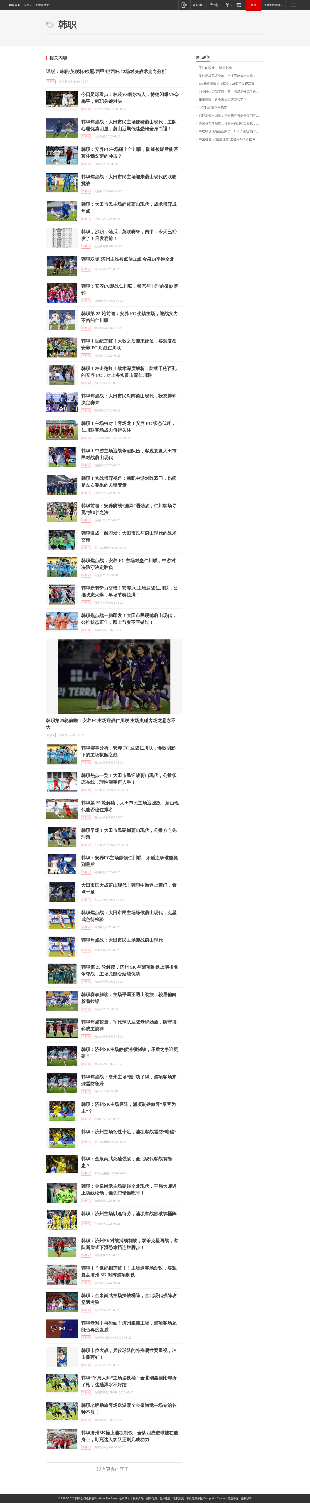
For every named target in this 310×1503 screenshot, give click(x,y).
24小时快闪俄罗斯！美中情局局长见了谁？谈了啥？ (231, 91)
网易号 (51, 81)
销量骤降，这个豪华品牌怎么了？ (222, 99)
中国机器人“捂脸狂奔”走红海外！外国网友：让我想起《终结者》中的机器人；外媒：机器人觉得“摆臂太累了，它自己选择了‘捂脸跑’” (231, 139)
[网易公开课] (198, 5)
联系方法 (138, 1498)
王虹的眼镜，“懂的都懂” (216, 68)
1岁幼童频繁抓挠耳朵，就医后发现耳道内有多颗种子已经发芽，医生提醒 (231, 84)
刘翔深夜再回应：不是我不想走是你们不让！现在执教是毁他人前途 (231, 115)
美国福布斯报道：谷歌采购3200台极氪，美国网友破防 (231, 123)
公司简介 (124, 1498)
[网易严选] (215, 5)
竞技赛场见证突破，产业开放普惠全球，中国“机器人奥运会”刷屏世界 (231, 76)
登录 (253, 5)
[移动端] (184, 5)
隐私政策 (178, 1498)
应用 (26, 5)
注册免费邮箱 (272, 5)
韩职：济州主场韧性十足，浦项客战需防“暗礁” (129, 1131)
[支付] (228, 5)
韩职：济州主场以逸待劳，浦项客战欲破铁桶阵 (129, 1213)
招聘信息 (151, 1498)
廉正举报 (233, 1498)
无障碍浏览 (42, 5)
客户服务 (165, 1498)
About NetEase (107, 1498)
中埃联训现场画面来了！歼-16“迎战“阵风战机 (231, 131)
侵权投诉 (246, 1498)
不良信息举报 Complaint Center (205, 1498)
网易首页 (14, 5)
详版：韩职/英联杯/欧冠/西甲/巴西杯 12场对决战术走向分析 (106, 71)
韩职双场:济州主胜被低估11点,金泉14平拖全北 (127, 259)
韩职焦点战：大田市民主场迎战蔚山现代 (122, 940)
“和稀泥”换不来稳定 (213, 107)
